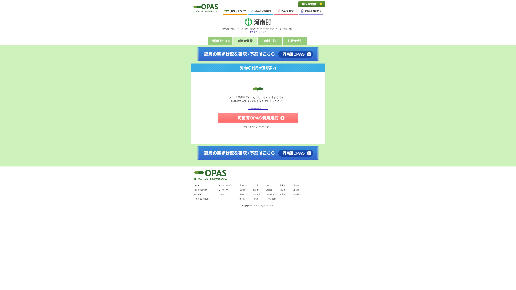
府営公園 (243, 185)
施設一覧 (286, 11)
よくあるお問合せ (311, 11)
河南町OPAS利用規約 (258, 118)
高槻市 (269, 190)
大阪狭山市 (271, 194)
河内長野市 (284, 194)
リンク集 (220, 194)
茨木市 (242, 190)
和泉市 (282, 190)
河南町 (256, 199)
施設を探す (198, 194)
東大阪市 (256, 194)
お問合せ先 (295, 41)
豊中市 (282, 185)
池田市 (296, 185)
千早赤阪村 (271, 199)
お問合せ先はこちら (258, 108)
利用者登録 (245, 41)
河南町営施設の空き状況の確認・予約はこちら (258, 54)
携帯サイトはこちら (258, 32)
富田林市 (297, 194)
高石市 (296, 190)
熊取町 (242, 194)
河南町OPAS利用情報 (258, 22)
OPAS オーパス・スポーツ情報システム (205, 7)
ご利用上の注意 (220, 41)
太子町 (242, 199)
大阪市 (256, 185)
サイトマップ (222, 190)
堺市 (268, 185)
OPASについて (235, 11)
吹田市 (256, 190)
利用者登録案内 (260, 11)
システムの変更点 (224, 185)
